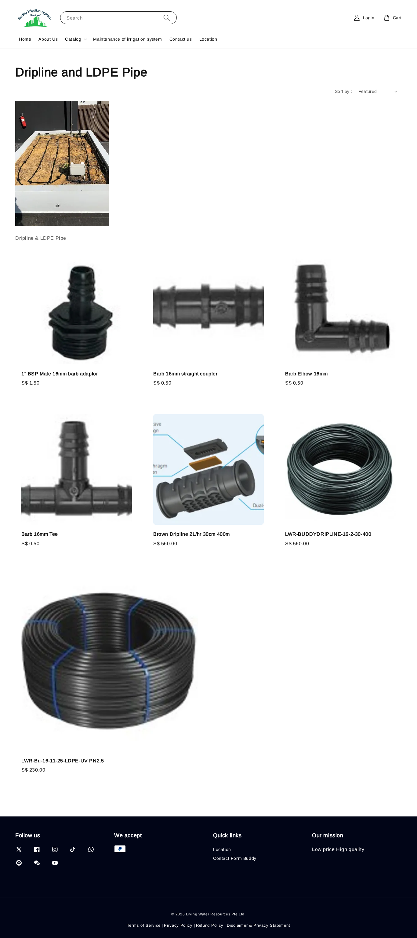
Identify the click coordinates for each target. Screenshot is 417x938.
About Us (48, 39)
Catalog (73, 39)
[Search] (166, 18)
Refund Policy (209, 925)
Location (208, 39)
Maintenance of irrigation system (127, 39)
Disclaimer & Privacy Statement (258, 925)
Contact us (180, 39)
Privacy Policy (178, 925)
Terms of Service (144, 925)
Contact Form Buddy (234, 858)
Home (25, 39)
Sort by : (343, 91)
